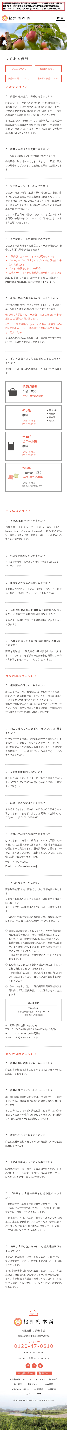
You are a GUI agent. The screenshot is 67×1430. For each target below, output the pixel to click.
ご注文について (18, 69)
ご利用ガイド (31, 1384)
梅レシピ (53, 1379)
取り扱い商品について (48, 78)
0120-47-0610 (33, 1346)
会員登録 (52, 1389)
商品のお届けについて (18, 78)
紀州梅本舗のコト (18, 1379)
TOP (39, 1394)
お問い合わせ (27, 1373)
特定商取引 (39, 1389)
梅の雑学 (18, 1384)
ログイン (30, 1394)
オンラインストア (37, 1379)
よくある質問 (47, 1384)
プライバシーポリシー (21, 1389)
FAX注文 (46, 1373)
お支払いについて (48, 69)
